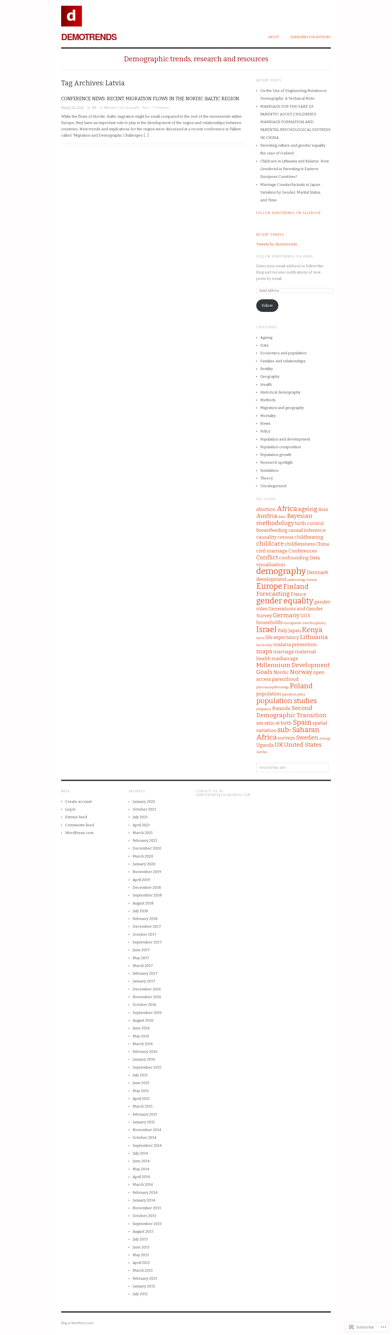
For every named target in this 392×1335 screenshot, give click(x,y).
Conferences (302, 551)
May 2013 (141, 1255)
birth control (309, 523)
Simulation (269, 470)
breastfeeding (272, 530)
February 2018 (145, 919)
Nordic (281, 672)
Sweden (307, 737)
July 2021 (140, 817)
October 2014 (144, 1137)
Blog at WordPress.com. (77, 1323)
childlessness (300, 544)
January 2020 (144, 864)
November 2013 (147, 1208)
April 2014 (141, 1177)
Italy (282, 630)
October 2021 (144, 809)
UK (279, 744)
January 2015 (144, 1122)
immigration (293, 623)
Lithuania (314, 637)
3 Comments (160, 107)
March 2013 (143, 1270)
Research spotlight (276, 462)
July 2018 (140, 911)
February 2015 (145, 1114)
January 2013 (144, 1286)
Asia (323, 509)
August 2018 (143, 903)
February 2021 (145, 840)
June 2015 (141, 1083)
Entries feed (76, 817)
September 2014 (147, 1145)
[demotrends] (71, 13)
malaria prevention (295, 644)
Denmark (317, 572)
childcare (270, 543)
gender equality (284, 600)
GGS (305, 615)
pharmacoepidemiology (272, 687)
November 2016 (147, 997)
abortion (266, 509)
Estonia (312, 580)
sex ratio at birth (274, 723)
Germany (286, 615)
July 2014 (140, 1153)
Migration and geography (122, 107)
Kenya (312, 630)
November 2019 (147, 872)
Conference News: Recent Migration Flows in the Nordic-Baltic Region (150, 98)
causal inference (307, 530)
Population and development (285, 439)
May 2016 (141, 1036)
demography (281, 571)
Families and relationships (283, 361)
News (145, 107)
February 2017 (145, 973)
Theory (266, 478)
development (271, 579)
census (285, 537)
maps (264, 651)
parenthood (285, 679)
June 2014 (141, 1161)
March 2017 (143, 966)
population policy (293, 694)
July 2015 (140, 1075)
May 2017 (141, 958)
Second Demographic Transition (291, 712)
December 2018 (147, 887)
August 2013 (143, 1231)
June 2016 (141, 1028)
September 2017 (147, 942)
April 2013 (141, 1263)
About (273, 37)
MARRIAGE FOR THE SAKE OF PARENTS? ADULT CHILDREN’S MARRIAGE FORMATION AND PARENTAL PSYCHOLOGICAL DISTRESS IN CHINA (295, 122)
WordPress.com (79, 833)
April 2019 (141, 880)
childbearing (308, 537)
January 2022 (144, 801)
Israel (266, 629)
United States (303, 744)
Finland (295, 586)
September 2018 (147, 895)
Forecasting (273, 593)
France (298, 594)
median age (285, 658)
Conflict (267, 557)
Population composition (280, 447)
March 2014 (143, 1184)
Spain (302, 722)
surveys (286, 738)
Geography (270, 376)
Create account (78, 801)
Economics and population (283, 353)
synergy (325, 738)
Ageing (266, 337)
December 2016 (147, 989)
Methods (268, 400)
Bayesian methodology (284, 519)
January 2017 (144, 981)
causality (266, 537)
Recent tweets (270, 235)
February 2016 (145, 1051)
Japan (294, 630)
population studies (286, 701)
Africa (287, 508)
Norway (301, 672)
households (269, 622)
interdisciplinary (314, 623)
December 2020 (147, 848)
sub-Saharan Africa (287, 733)
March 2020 (143, 856)
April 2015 (141, 1098)
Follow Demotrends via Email (284, 256)
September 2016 (147, 1012)
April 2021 (141, 825)
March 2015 (143, 1106)
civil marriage (272, 551)
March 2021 (143, 833)
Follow (267, 305)
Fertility (266, 369)
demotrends (89, 36)
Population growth (275, 455)
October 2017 (144, 934)
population (268, 694)
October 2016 (144, 1004)
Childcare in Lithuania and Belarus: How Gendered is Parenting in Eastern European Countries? (294, 169)
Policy (265, 431)
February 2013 (145, 1278)
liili (94, 107)
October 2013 (144, 1216)
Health (266, 384)
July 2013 (140, 1239)
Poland (301, 686)
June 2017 (141, 950)
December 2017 (147, 926)
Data (264, 345)
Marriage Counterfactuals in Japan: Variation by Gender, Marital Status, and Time (290, 192)
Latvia (260, 638)
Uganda (265, 745)
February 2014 (145, 1192)
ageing (307, 509)
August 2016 (143, 1020)
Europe (269, 586)
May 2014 (141, 1169)
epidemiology (296, 580)
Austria (266, 516)
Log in (70, 809)
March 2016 (143, 1044)
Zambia (261, 752)
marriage (283, 651)
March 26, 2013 (72, 107)
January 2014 (144, 1200)
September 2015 (147, 1067)
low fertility (264, 645)
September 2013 (147, 1224)
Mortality (268, 416)
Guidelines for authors (310, 37)
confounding (294, 558)
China (322, 544)
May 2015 (141, 1091)
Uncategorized (273, 486)
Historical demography (280, 392)
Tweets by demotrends (276, 244)
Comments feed (79, 825)
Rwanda (281, 708)
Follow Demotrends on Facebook (288, 213)
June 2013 (141, 1247)
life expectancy (282, 637)
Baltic (282, 517)
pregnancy (263, 709)
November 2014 (147, 1130)
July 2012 (140, 1294)
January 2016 (144, 1059)
